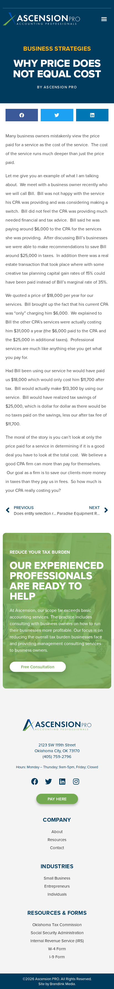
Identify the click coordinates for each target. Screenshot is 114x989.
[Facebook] (35, 781)
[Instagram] (76, 781)
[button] (103, 19)
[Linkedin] (62, 781)
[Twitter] (48, 781)
